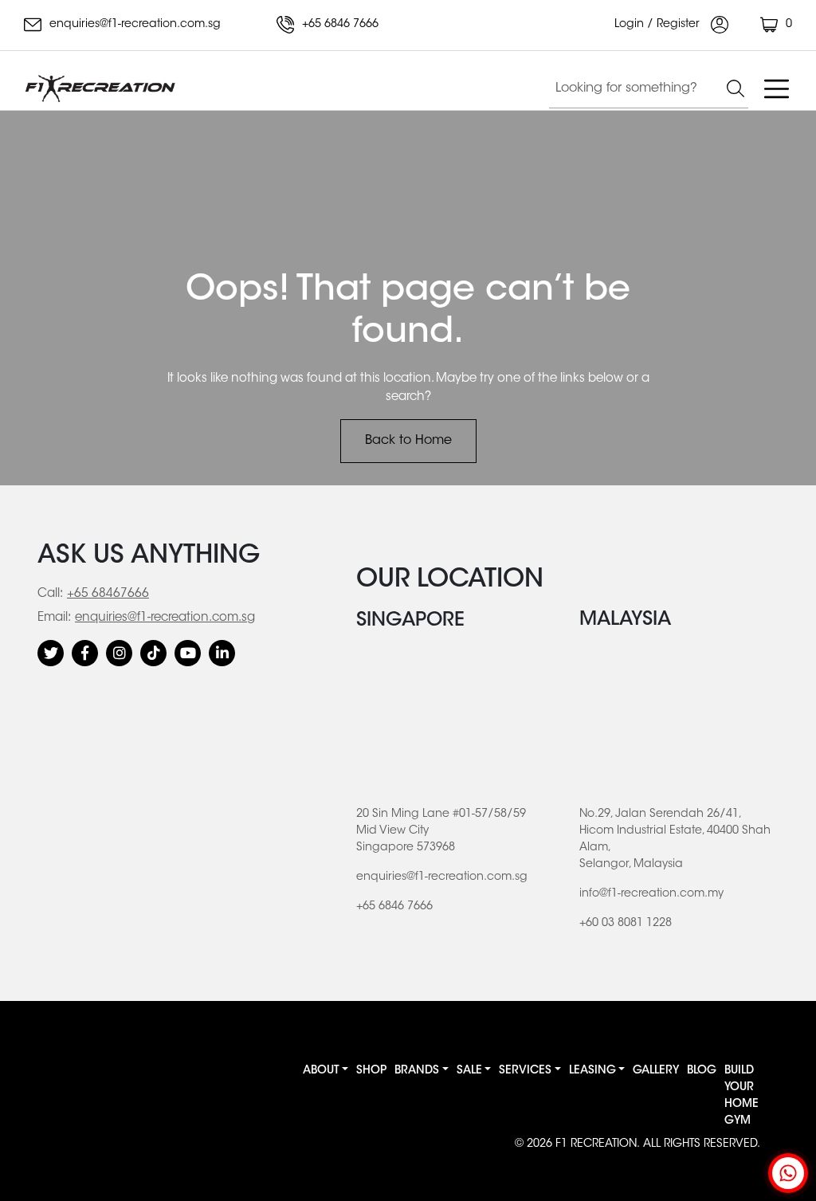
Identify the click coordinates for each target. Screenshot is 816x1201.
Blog (701, 1071)
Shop (371, 1071)
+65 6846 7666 (339, 24)
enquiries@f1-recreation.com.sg (133, 24)
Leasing (592, 1071)
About (321, 1071)
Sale (469, 1071)
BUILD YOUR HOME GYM (741, 1096)
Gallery (656, 1071)
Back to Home (408, 440)
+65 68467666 (108, 594)
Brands (416, 1071)
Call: (50, 594)
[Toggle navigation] (776, 88)
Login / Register (658, 24)
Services (525, 1071)
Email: (54, 618)
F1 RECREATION (596, 1144)
